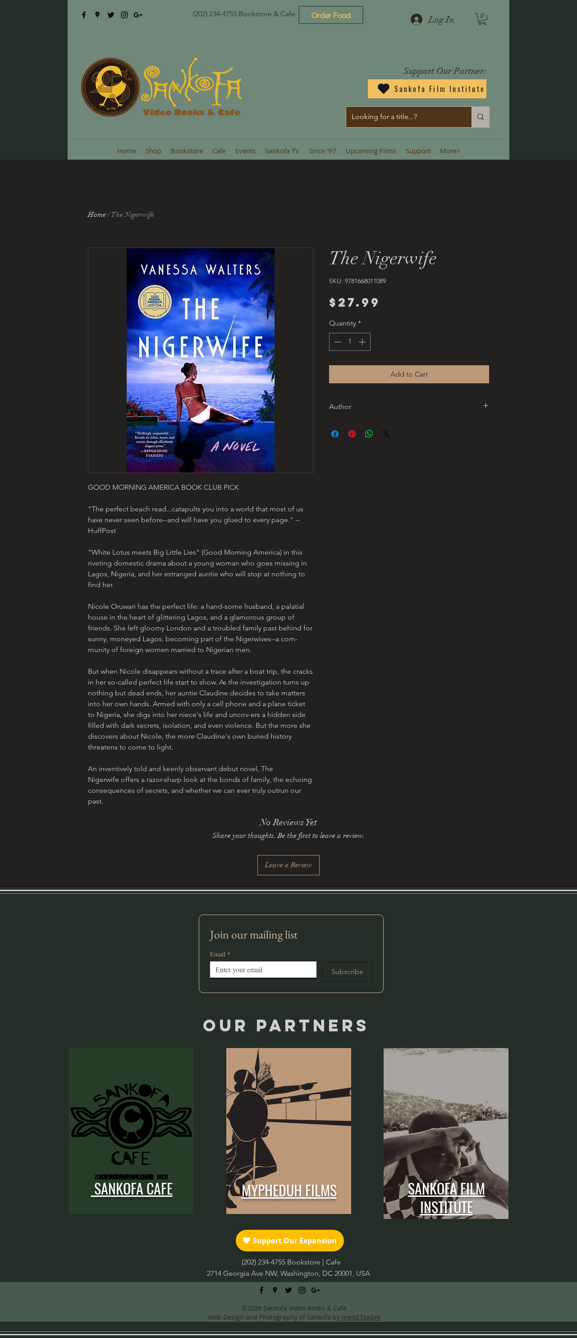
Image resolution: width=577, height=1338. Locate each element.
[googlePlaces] (97, 14)
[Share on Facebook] (335, 433)
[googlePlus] (137, 14)
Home (97, 214)
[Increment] (363, 341)
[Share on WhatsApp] (369, 433)
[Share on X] (386, 433)
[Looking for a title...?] (480, 117)
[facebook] (83, 14)
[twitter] (110, 14)
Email (220, 954)
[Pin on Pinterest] (352, 433)
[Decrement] (336, 341)
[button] (482, 19)
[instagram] (124, 14)
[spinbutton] (350, 341)
